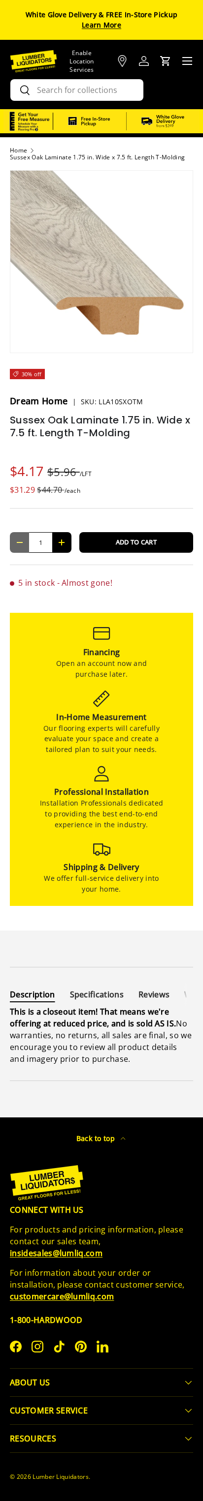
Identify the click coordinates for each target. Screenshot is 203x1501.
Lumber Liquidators (61, 1476)
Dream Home (40, 401)
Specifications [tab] (97, 994)
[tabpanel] (101, 1035)
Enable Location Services (81, 61)
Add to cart (136, 542)
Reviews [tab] (153, 994)
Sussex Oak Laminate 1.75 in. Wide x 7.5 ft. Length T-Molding (97, 157)
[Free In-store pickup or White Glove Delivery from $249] (126, 121)
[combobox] (76, 90)
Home (18, 150)
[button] (165, 61)
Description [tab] (32, 994)
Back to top (96, 1138)
